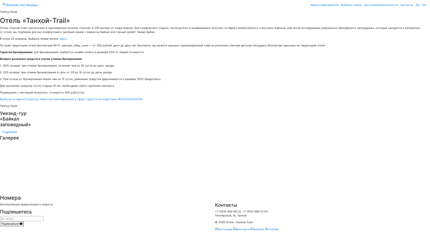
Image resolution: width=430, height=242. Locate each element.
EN (424, 5)
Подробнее (9, 132)
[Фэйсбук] (257, 229)
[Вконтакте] (241, 229)
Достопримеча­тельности (381, 5)
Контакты (407, 5)
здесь (63, 38)
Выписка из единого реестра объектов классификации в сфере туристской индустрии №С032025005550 (71, 99)
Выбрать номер (351, 5)
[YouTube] (272, 229)
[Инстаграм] (223, 229)
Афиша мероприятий (324, 5)
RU (418, 5)
